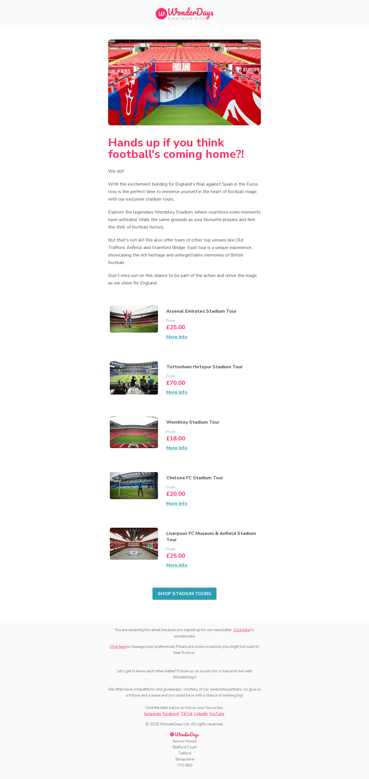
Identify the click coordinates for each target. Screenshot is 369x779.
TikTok (186, 713)
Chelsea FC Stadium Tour (194, 478)
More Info (176, 337)
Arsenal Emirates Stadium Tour (201, 311)
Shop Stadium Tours (184, 594)
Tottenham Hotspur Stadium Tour (204, 367)
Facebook (171, 713)
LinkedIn (201, 713)
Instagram (152, 713)
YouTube (216, 713)
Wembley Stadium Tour (192, 422)
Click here (242, 630)
